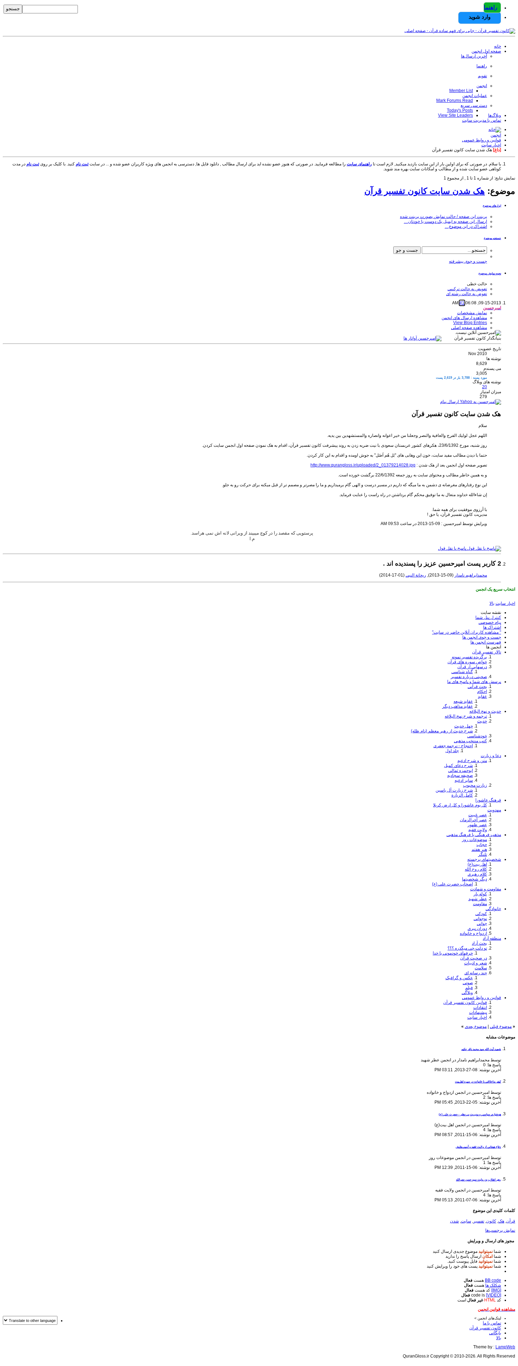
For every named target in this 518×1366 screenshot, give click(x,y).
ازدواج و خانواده (473, 933)
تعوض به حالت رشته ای (466, 293)
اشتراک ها (492, 627)
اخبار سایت (477, 1017)
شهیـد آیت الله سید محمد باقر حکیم (481, 1049)
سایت (466, 1221)
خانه (497, 46)
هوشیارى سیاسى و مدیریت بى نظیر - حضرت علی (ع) (470, 1114)
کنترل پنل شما (488, 617)
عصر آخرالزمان (473, 819)
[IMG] (496, 1290)
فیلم (469, 987)
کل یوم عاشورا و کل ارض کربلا (460, 805)
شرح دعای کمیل (458, 765)
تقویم (482, 75)
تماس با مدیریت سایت (481, 120)
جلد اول (452, 750)
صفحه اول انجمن (486, 51)
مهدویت (494, 809)
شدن (454, 1221)
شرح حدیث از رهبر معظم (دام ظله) (442, 730)
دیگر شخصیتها (474, 879)
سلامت (481, 967)
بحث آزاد (479, 943)
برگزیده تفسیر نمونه (469, 656)
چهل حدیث (463, 726)
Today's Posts (460, 110)
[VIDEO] (493, 1295)
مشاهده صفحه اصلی (469, 327)
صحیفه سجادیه (460, 775)
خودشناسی (477, 735)
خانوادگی (493, 908)
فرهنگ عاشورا (488, 800)
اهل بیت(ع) (477, 864)
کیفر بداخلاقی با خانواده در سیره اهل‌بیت (478, 1081)
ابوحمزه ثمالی (460, 770)
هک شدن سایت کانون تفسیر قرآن (424, 191)
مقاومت (480, 903)
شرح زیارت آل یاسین (454, 790)
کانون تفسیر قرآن (485, 1327)
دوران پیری (477, 928)
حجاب (481, 844)
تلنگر (482, 854)
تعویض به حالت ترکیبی (467, 288)
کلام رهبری (477, 874)
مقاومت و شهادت (485, 888)
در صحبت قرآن (473, 958)
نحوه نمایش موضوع (490, 273)
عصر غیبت (477, 814)
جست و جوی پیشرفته (468, 261)
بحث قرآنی (477, 686)
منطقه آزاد (492, 938)
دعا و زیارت (491, 755)
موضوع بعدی (476, 1026)
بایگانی (495, 1332)
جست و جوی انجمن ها (481, 637)
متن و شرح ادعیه (472, 760)
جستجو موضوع (492, 238)
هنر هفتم (479, 849)
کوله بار (480, 893)
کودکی (481, 913)
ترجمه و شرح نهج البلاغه (466, 716)
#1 (462, 302)
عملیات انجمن (474, 95)
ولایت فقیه (477, 829)
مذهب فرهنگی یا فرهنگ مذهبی (473, 834)
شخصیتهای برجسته (484, 859)
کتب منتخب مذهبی (470, 740)
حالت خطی (477, 283)
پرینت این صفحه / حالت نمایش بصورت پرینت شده (443, 216)
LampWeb (505, 1346)
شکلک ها (493, 1285)
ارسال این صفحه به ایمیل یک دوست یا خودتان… (445, 221)
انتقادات (480, 1007)
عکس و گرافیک (459, 977)
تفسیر (478, 1221)
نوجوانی (480, 918)
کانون (491, 1221)
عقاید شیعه (463, 701)
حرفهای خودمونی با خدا (453, 953)
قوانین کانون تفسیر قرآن (465, 1002)
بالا (491, 603)
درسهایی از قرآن (472, 666)
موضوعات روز (474, 839)
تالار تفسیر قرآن (486, 652)
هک (501, 1221)
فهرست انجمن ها (485, 642)
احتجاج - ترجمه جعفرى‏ (453, 745)
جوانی (482, 923)
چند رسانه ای (475, 972)
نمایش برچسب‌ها (500, 1230)
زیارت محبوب (475, 785)
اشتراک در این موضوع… (466, 226)
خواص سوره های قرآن (467, 661)
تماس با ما (492, 1323)
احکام (482, 691)
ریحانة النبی (416, 575)
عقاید (482, 696)
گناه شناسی (462, 671)
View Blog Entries (470, 322)
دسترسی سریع (474, 105)
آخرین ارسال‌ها (474, 56)
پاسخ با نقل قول (452, 548)
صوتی (468, 982)
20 (484, 386)
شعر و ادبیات (475, 963)
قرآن (510, 1221)
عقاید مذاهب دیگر (457, 706)
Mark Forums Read (454, 100)
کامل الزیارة (462, 795)
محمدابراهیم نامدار (471, 575)
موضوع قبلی (501, 1026)
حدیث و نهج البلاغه (485, 711)
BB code (493, 1280)
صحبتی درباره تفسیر (469, 676)
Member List (461, 90)
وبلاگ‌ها (494, 115)
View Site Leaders (455, 115)
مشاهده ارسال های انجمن (464, 317)
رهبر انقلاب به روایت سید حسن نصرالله (478, 1179)
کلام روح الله (476, 869)
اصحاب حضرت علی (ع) (452, 884)
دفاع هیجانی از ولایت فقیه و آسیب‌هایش (478, 1146)
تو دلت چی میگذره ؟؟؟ (467, 948)
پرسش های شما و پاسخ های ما (474, 681)
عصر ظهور (477, 824)
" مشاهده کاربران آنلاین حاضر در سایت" (466, 632)
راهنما (490, 7)
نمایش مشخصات (472, 312)
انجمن (481, 85)
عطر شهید (477, 898)
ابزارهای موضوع (492, 205)
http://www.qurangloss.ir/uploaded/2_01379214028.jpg (362, 465)
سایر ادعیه (464, 780)
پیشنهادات (478, 1012)
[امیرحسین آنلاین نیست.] (422, 338)
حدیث (482, 721)
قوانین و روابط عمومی (481, 997)
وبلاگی (467, 992)
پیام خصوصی (490, 622)
